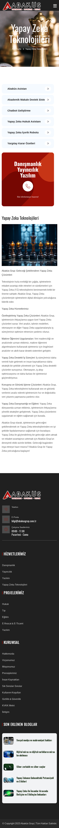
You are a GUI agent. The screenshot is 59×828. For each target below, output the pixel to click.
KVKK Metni (8, 705)
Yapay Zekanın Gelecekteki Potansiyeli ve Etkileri (35, 779)
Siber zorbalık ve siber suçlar (30, 766)
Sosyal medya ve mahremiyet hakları (34, 740)
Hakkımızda (8, 654)
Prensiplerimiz (9, 673)
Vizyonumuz (8, 660)
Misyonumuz (8, 666)
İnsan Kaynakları (10, 679)
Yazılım (6, 578)
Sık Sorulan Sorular (12, 686)
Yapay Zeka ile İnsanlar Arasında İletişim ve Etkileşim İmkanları (32, 792)
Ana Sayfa (16, 49)
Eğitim (5, 617)
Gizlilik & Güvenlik (11, 699)
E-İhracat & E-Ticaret (12, 623)
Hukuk (5, 604)
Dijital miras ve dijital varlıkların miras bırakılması (35, 753)
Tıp (3, 610)
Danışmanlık (8, 565)
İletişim (5, 712)
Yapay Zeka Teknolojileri (14, 584)
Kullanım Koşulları (11, 692)
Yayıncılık (7, 572)
